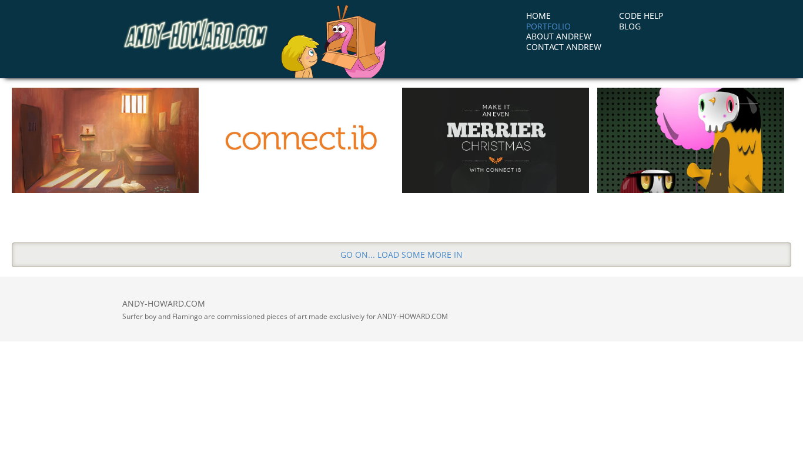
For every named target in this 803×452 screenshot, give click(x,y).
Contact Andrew (563, 46)
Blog (630, 26)
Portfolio (548, 26)
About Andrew (558, 36)
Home (538, 15)
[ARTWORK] (690, 140)
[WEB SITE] (300, 140)
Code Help (641, 15)
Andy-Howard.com (195, 37)
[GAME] (105, 140)
